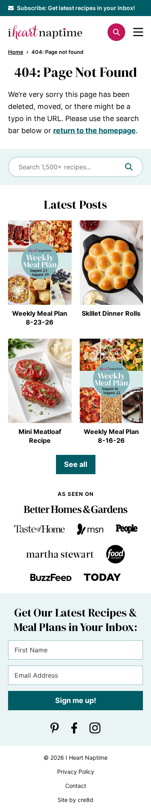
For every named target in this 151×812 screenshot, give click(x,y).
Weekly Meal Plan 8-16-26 (111, 436)
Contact (75, 785)
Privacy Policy (75, 771)
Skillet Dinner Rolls (111, 313)
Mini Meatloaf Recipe (40, 436)
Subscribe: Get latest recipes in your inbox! (76, 7)
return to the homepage (94, 130)
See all (75, 464)
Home (15, 52)
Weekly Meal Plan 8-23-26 (39, 317)
